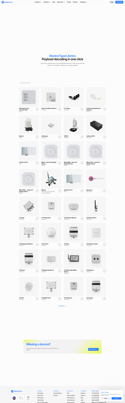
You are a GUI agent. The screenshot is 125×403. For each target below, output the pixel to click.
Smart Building (57, 393)
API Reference (70, 397)
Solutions (56, 391)
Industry (56, 395)
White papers (95, 391)
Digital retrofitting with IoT (98, 400)
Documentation (71, 395)
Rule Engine (40, 397)
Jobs (82, 400)
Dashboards (40, 400)
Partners (83, 395)
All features (40, 393)
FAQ (68, 393)
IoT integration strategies (98, 395)
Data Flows (40, 395)
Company (83, 391)
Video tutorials (71, 400)
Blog (82, 397)
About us (83, 393)
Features (39, 391)
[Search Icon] (62, 82)
